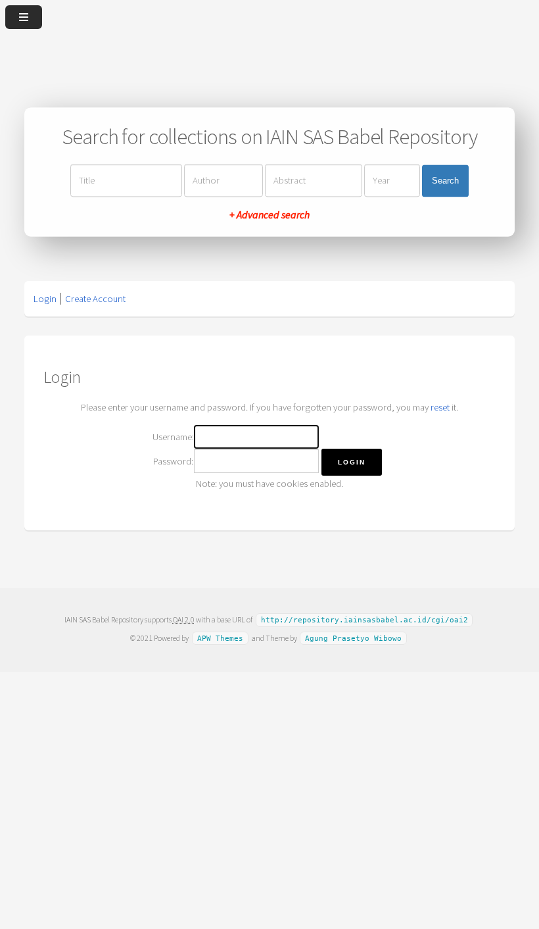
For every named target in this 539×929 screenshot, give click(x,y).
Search (445, 181)
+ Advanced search (269, 215)
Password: (173, 461)
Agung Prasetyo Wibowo (353, 638)
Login (45, 299)
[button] (351, 462)
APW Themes (220, 638)
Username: (173, 437)
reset (440, 407)
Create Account (95, 299)
